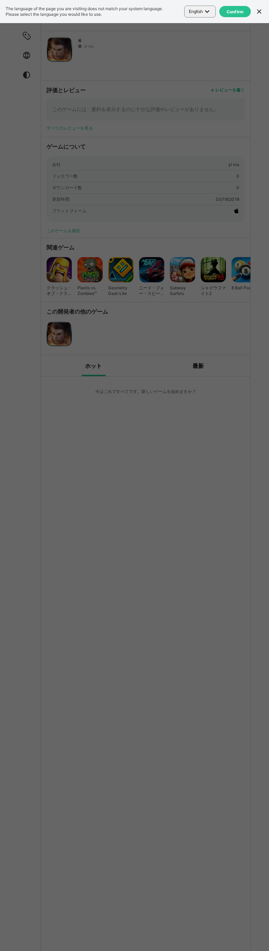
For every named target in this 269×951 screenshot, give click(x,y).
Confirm (235, 11)
